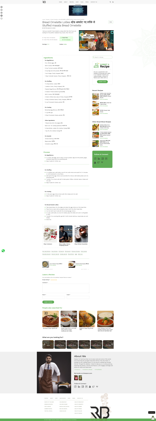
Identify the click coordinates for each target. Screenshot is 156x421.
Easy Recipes (54, 251)
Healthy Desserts (79, 404)
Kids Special (68, 251)
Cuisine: (61, 44)
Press (86, 2)
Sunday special (63, 254)
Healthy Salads (78, 410)
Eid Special (61, 251)
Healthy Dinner (78, 406)
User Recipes (63, 398)
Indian (65, 44)
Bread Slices (71, 254)
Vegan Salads (63, 410)
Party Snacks (84, 251)
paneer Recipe (84, 345)
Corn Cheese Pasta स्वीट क (56, 263)
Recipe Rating (46, 279)
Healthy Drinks (78, 408)
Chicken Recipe (96, 345)
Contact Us (94, 2)
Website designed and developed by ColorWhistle (66, 419)
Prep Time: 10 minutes (49, 37)
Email (68, 294)
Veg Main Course (63, 404)
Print (111, 22)
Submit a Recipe (88, 369)
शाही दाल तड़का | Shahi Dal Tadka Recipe (105, 103)
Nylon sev (80, 254)
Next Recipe (84, 269)
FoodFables (99, 369)
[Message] (1, 18)
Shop (77, 2)
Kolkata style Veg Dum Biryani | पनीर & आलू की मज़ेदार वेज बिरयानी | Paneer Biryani (105, 95)
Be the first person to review (48, 28)
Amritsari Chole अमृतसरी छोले (50, 328)
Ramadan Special (46, 254)
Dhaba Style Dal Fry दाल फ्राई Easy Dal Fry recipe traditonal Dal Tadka (68, 330)
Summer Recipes (48, 408)
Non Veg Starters (46, 251)
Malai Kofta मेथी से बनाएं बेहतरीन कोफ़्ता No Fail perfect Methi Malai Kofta (105, 143)
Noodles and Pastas (64, 406)
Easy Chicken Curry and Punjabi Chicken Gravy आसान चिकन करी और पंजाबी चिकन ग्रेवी (105, 330)
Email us (78, 369)
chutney (108, 345)
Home (60, 2)
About (65, 2)
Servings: (44, 44)
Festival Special (48, 410)
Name (44, 294)
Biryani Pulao (60, 345)
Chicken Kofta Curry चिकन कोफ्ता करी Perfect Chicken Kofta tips (105, 126)
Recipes (72, 2)
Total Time (65, 37)
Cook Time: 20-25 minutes (50, 39)
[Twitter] (1, 10)
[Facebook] (1, 7)
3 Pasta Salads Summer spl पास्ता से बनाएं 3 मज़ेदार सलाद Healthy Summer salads (105, 134)
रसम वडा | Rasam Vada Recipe (105, 111)
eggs (76, 254)
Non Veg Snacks (63, 408)
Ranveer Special (55, 254)
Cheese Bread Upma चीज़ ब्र (82, 263)
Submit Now (102, 81)
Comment (45, 282)
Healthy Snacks (78, 413)
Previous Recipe (48, 269)
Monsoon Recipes (75, 251)
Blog (82, 2)
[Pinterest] (1, 16)
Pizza (48, 345)
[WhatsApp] (1, 13)
